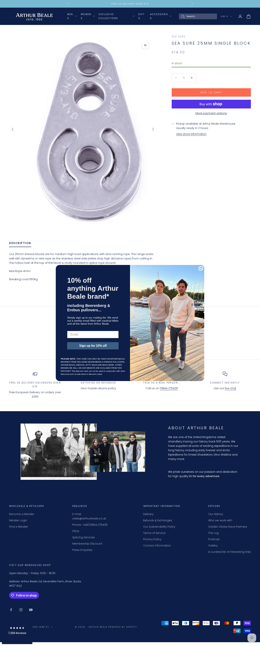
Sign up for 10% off (93, 345)
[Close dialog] (201, 268)
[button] (17, 631)
